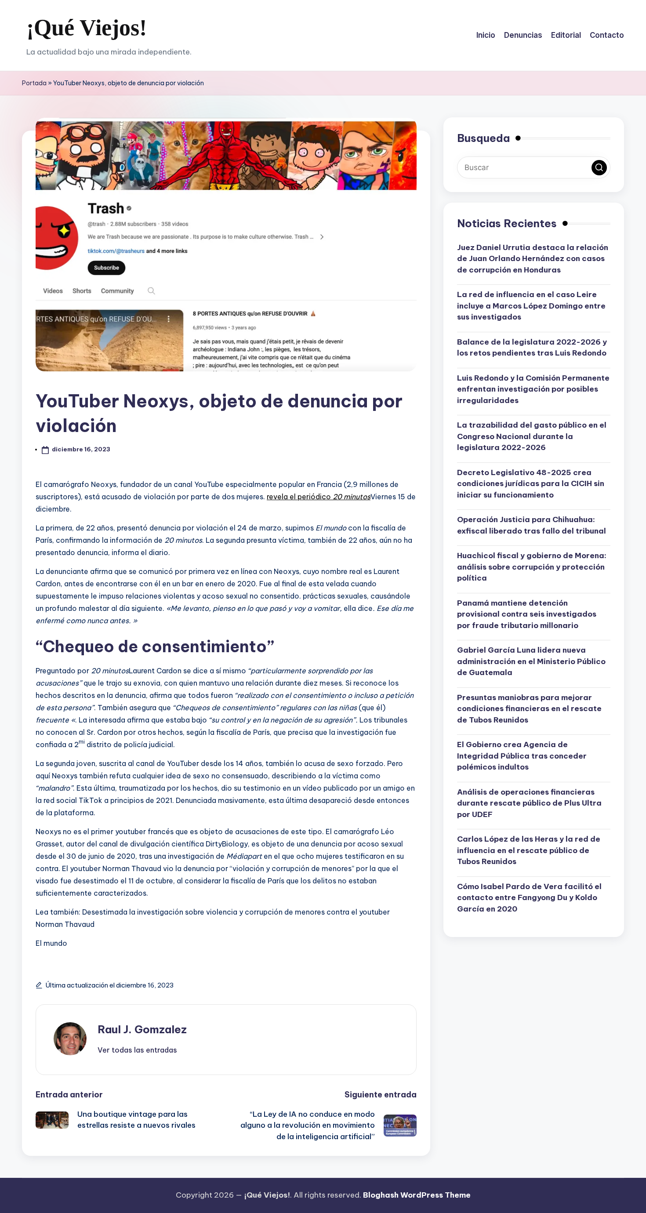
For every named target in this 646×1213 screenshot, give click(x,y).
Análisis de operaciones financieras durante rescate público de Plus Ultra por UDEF (529, 803)
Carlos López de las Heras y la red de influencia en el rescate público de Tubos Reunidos (528, 851)
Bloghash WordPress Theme (417, 1195)
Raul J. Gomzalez (142, 1029)
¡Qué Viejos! (86, 27)
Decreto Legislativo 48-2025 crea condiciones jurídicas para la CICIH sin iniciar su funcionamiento (530, 484)
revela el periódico (318, 496)
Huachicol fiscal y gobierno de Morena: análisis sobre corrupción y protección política (531, 567)
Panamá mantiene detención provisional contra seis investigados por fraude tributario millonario (526, 614)
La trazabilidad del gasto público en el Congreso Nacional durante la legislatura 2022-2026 (531, 437)
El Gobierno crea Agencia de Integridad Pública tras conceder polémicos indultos (522, 756)
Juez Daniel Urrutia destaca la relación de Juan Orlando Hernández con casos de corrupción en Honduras (532, 259)
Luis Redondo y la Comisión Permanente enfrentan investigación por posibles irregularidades (533, 389)
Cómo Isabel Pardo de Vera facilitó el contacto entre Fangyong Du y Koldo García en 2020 (529, 898)
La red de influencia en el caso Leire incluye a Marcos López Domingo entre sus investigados (531, 306)
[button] (137, 1050)
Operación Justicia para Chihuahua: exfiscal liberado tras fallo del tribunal (531, 525)
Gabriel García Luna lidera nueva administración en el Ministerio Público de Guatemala (531, 662)
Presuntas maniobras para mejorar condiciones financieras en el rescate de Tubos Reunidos (529, 709)
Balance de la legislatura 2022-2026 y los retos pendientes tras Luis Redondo (532, 347)
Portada (34, 83)
